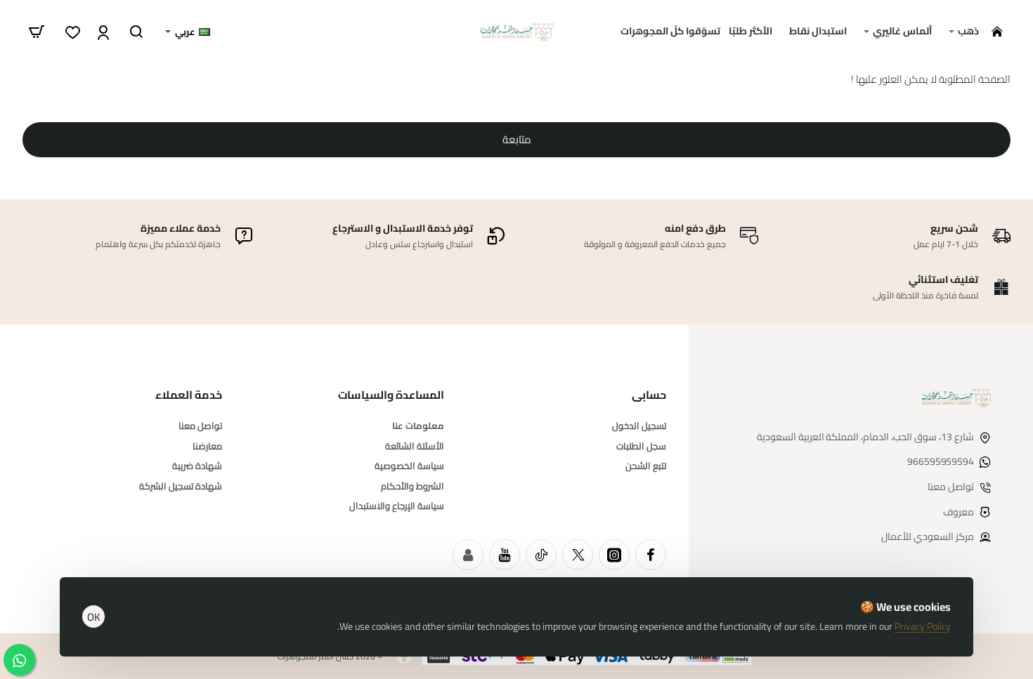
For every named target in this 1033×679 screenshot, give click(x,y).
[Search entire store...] (136, 31)
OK (93, 617)
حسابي (649, 395)
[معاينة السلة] (36, 32)
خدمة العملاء (188, 395)
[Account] (101, 31)
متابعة (516, 139)
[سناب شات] (468, 554)
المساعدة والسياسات (391, 395)
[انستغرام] (614, 554)
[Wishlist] (71, 31)
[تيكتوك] (541, 554)
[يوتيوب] (504, 554)
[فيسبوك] (650, 554)
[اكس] (577, 554)
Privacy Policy (923, 626)
